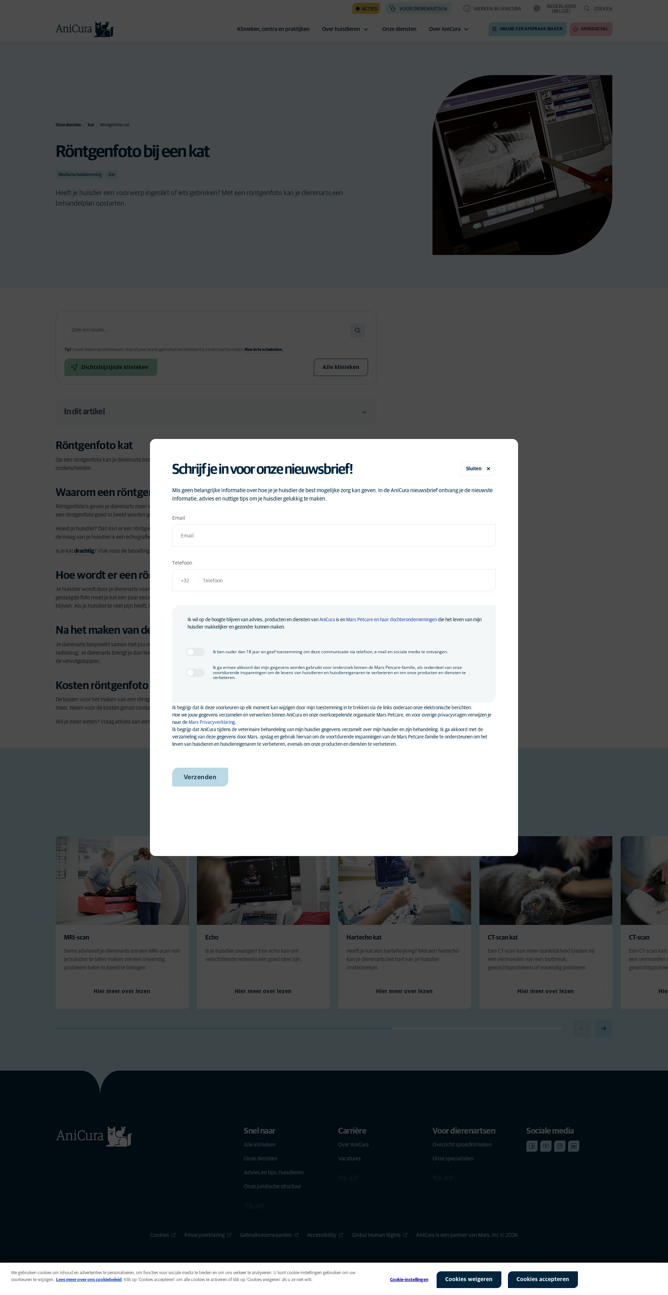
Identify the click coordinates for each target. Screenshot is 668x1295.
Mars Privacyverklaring (212, 722)
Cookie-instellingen (409, 1280)
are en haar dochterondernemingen (402, 619)
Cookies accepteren (543, 1279)
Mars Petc (356, 619)
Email (178, 517)
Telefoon (182, 562)
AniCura (327, 619)
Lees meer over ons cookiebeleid (89, 1280)
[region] (334, 1279)
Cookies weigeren (469, 1279)
